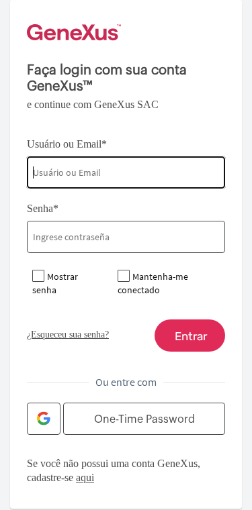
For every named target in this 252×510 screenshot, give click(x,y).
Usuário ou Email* (67, 144)
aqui (85, 477)
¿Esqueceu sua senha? (68, 334)
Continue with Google (43, 419)
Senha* (42, 208)
